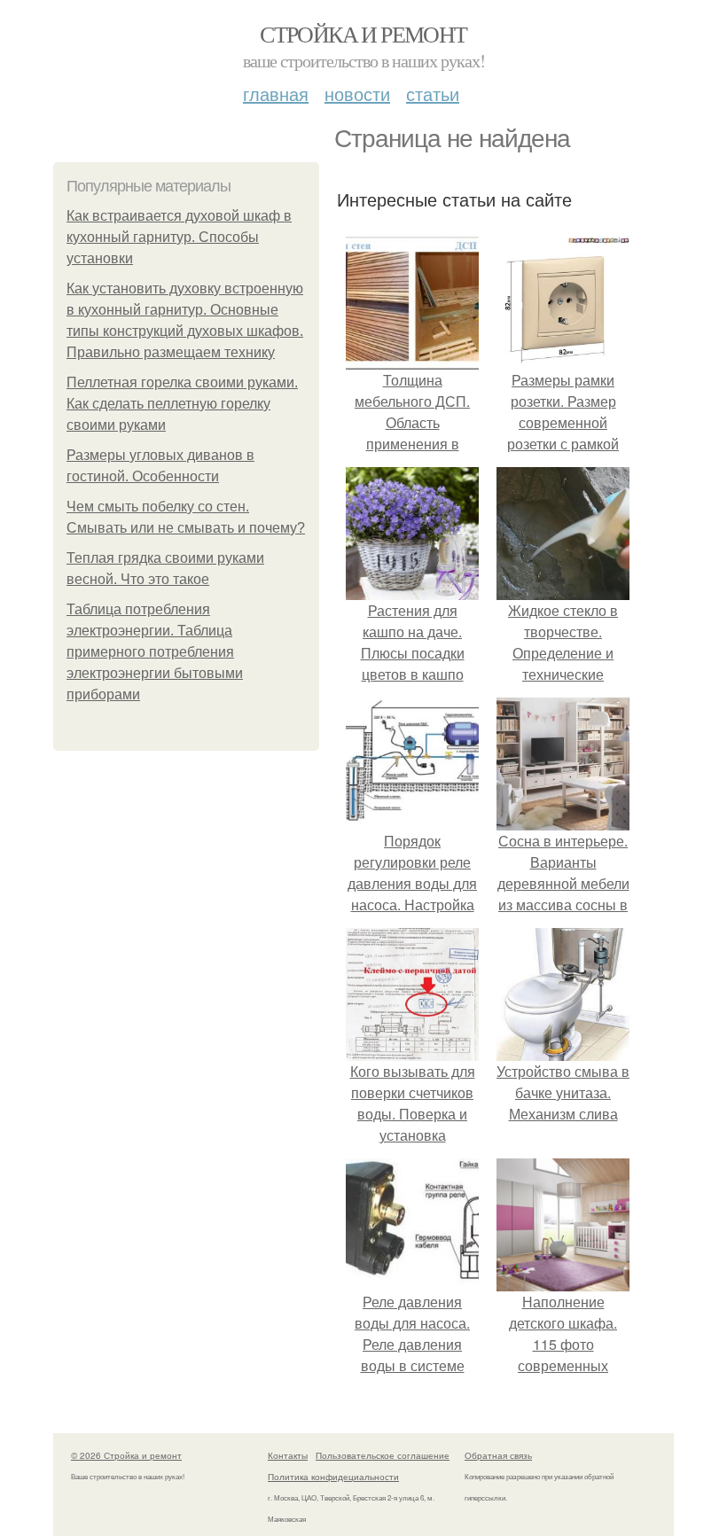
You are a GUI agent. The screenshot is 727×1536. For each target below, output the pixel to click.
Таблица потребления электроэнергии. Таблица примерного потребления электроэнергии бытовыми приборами (154, 652)
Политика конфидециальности (333, 1476)
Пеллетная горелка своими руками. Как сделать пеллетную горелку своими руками (182, 404)
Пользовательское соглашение (382, 1455)
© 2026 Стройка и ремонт (126, 1455)
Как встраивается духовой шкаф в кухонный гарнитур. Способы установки (179, 237)
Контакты (288, 1455)
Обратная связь (498, 1455)
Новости (357, 93)
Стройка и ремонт (363, 34)
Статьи (432, 93)
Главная (276, 93)
